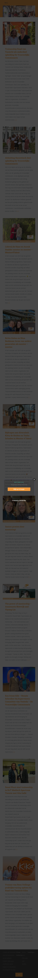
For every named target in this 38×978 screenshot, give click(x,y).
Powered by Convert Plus (19, 500)
